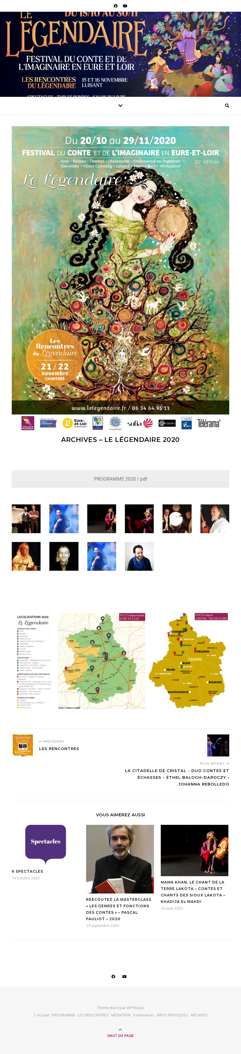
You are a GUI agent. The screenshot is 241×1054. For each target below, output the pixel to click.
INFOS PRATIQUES (172, 1015)
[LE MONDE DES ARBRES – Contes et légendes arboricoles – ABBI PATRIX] (63, 556)
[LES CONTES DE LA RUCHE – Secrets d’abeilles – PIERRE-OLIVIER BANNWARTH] (63, 518)
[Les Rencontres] (23, 745)
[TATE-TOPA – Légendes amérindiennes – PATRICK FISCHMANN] (26, 556)
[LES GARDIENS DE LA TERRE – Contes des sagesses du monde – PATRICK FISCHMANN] (214, 518)
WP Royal (135, 1007)
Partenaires (143, 1015)
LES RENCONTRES (93, 1015)
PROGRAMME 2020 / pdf (120, 479)
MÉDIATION (121, 1015)
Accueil (43, 1015)
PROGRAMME (64, 1015)
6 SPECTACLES (27, 871)
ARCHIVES (199, 1015)
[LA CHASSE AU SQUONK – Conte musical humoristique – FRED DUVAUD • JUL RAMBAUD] (26, 518)
